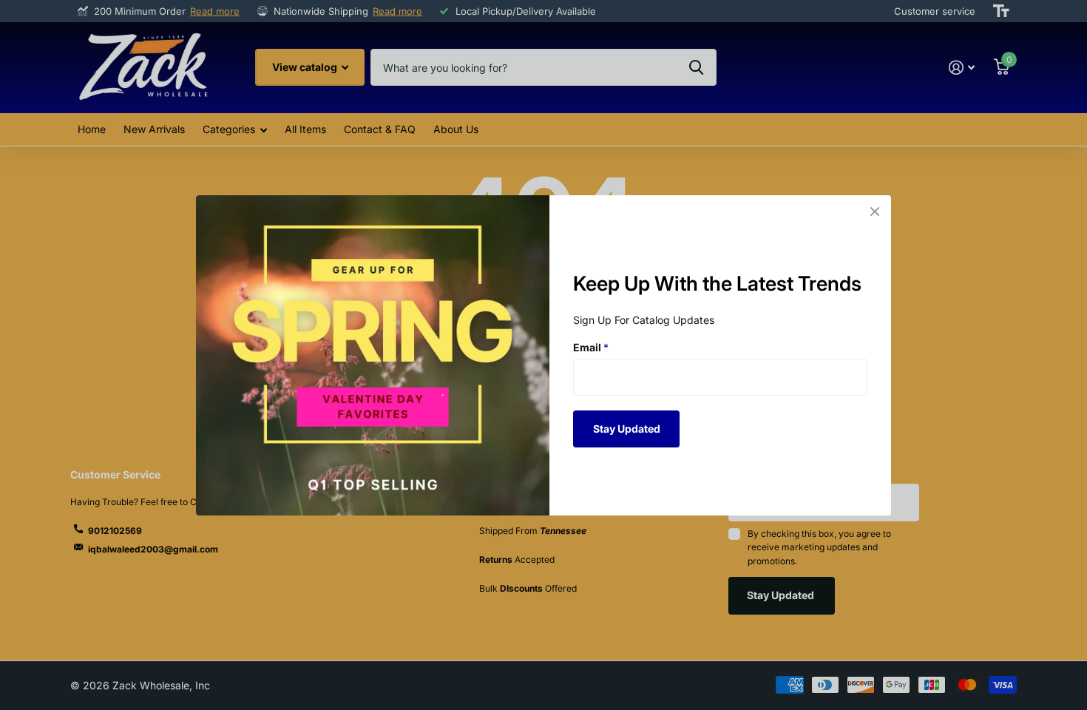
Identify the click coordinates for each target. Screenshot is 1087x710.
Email (591, 347)
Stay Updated (626, 428)
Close (875, 211)
